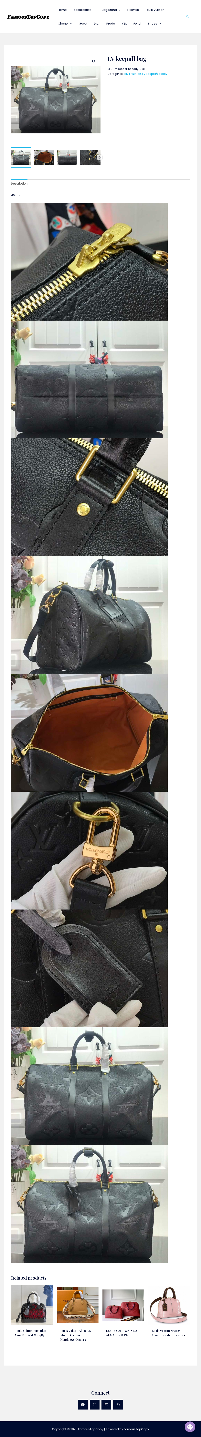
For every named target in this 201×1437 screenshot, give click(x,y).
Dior (97, 23)
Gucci (83, 23)
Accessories (82, 10)
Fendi (137, 23)
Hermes (133, 10)
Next (99, 157)
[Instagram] (95, 1405)
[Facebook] (83, 1405)
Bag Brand (109, 10)
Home (62, 10)
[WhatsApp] (118, 1405)
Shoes (152, 23)
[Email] (106, 1405)
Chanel (63, 23)
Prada (110, 23)
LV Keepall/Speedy (154, 74)
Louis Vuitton (155, 10)
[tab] (19, 183)
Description (19, 183)
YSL (124, 23)
